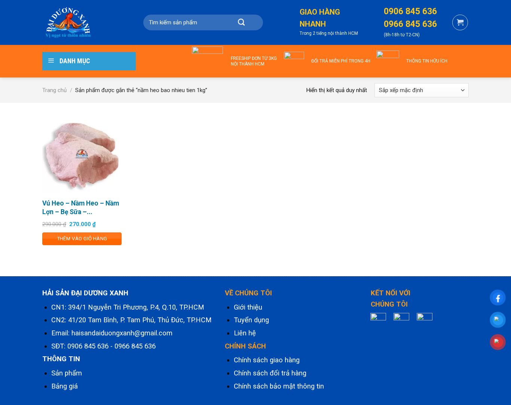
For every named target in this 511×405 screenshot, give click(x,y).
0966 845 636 (135, 346)
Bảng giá (64, 386)
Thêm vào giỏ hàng (82, 238)
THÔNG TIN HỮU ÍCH (426, 61)
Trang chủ (54, 90)
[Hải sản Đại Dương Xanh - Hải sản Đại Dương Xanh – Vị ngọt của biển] (79, 22)
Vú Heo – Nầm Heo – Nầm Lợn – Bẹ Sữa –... (80, 208)
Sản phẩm (66, 373)
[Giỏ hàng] (460, 22)
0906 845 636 (87, 346)
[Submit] (241, 22)
